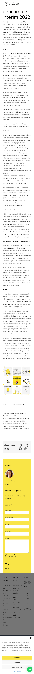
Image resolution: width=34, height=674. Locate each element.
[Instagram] (8, 568)
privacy (14, 671)
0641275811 (16, 602)
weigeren (17, 662)
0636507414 (16, 617)
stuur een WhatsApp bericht (16, 590)
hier (8, 405)
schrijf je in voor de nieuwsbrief (27, 602)
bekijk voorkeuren (17, 667)
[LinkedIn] (20, 449)
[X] (28, 445)
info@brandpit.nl (18, 585)
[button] (31, 638)
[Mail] (11, 568)
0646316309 (17, 610)
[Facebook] (20, 445)
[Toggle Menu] (30, 4)
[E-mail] (26, 449)
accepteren (17, 657)
